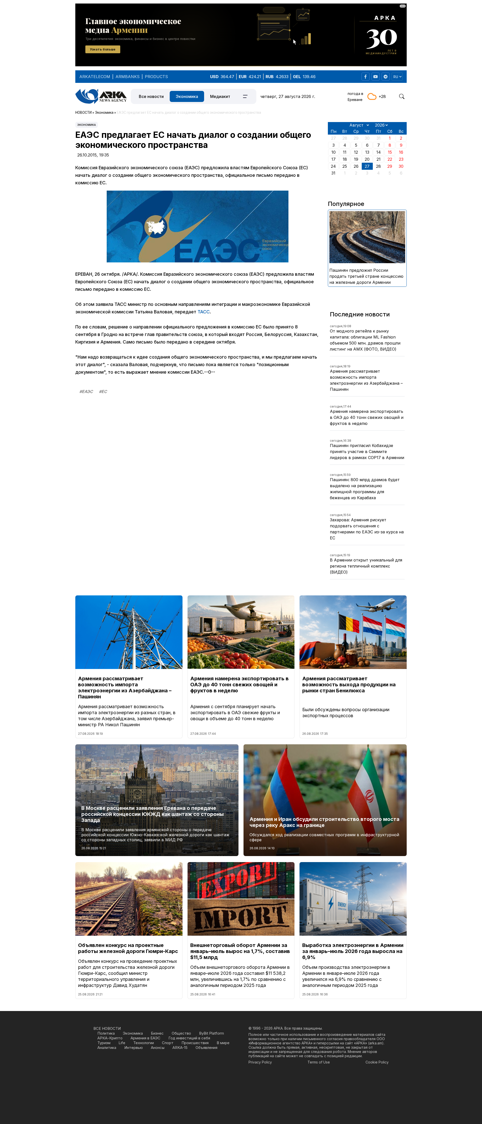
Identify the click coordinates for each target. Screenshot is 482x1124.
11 (344, 152)
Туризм (103, 1042)
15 (390, 152)
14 (378, 152)
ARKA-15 (180, 1047)
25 (344, 166)
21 (379, 159)
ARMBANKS (127, 76)
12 (356, 152)
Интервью (133, 1047)
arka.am (375, 1043)
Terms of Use (319, 1062)
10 (333, 152)
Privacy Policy (260, 1062)
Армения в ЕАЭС (145, 1038)
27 (367, 166)
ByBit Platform (211, 1033)
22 (390, 159)
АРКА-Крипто (110, 1038)
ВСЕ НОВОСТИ (107, 1028)
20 (367, 159)
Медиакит (220, 96)
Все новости (151, 96)
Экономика (187, 96)
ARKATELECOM (94, 76)
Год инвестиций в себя (189, 1038)
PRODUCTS (156, 76)
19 (356, 159)
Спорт (167, 1042)
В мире (223, 1042)
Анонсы (157, 1047)
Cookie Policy (377, 1062)
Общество (181, 1033)
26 (356, 166)
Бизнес (157, 1033)
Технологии (143, 1042)
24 (333, 166)
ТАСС (204, 311)
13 (367, 152)
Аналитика (106, 1047)
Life (121, 1042)
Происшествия (195, 1042)
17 (333, 159)
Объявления (206, 1047)
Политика (106, 1033)
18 (345, 159)
